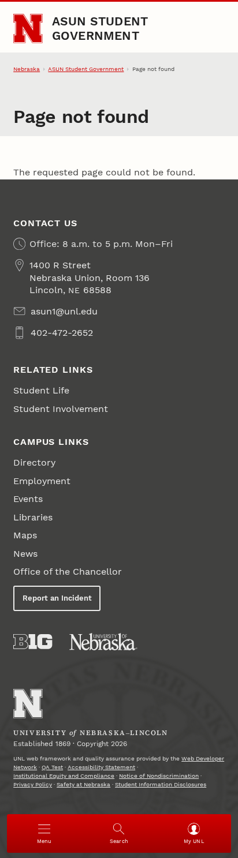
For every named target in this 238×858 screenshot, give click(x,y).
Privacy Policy (32, 784)
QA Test (52, 767)
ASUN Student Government (100, 28)
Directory (34, 462)
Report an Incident (57, 598)
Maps (25, 535)
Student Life (41, 390)
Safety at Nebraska (83, 784)
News (25, 553)
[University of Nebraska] (103, 641)
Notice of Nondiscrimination (159, 776)
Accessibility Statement (101, 767)
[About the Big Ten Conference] (32, 642)
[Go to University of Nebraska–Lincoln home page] (28, 28)
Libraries (33, 517)
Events (28, 498)
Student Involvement (60, 408)
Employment (41, 480)
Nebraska (26, 69)
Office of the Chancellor (67, 571)
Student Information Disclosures (160, 784)
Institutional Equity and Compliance (63, 776)
